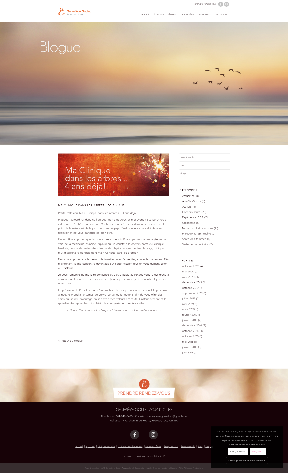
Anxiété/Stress (191, 201)
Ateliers (187, 207)
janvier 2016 (189, 347)
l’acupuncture (171, 446)
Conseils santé (191, 212)
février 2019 (189, 315)
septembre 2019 (192, 293)
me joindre (128, 456)
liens (182, 165)
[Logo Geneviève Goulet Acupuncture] (74, 10)
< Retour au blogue (70, 341)
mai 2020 (188, 272)
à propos (90, 446)
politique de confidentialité (151, 456)
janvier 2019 (189, 320)
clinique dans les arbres (130, 446)
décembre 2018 (192, 325)
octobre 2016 (190, 336)
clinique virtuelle (106, 446)
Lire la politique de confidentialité (247, 460)
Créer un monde (160, 468)
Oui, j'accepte (237, 451)
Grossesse (188, 223)
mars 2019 (188, 309)
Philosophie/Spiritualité (196, 234)
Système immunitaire (195, 244)
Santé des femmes (194, 239)
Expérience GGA (192, 217)
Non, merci (258, 451)
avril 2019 (188, 304)
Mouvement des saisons (197, 228)
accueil (79, 446)
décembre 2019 (192, 282)
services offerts (153, 446)
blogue (183, 173)
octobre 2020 (190, 266)
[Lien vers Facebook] (220, 4)
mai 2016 (187, 342)
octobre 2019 (190, 288)
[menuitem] (145, 14)
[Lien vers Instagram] (226, 4)
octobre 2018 (190, 331)
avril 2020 (188, 277)
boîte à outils (187, 157)
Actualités (188, 196)
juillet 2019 (188, 299)
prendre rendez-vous (205, 3)
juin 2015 (187, 353)
